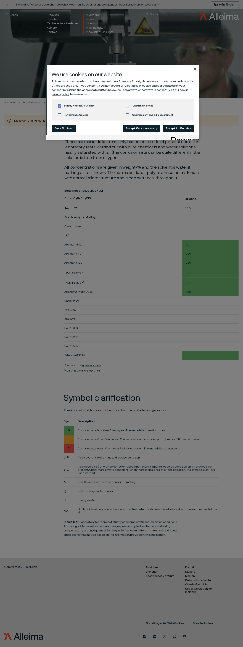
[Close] (195, 69)
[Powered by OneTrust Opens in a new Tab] (183, 138)
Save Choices (63, 128)
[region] (122, 102)
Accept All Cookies (178, 128)
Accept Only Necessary (141, 128)
